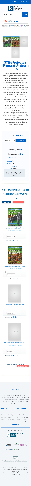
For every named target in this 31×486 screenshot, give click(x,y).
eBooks (19, 419)
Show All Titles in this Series (15, 364)
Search (25, 14)
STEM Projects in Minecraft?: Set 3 (14, 304)
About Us (3, 415)
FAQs (2, 419)
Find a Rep (10, 415)
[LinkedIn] (18, 431)
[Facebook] (9, 431)
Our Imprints (20, 417)
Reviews (25, 415)
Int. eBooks (19, 415)
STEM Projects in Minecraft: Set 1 (15, 228)
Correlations (11, 419)
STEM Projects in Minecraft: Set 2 (15, 266)
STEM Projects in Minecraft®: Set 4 (14, 343)
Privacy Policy (25, 420)
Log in (12, 1)
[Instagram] (15, 431)
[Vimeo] (21, 431)
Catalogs (10, 417)
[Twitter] (12, 431)
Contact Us (4, 417)
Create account (18, 1)
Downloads (26, 417)
